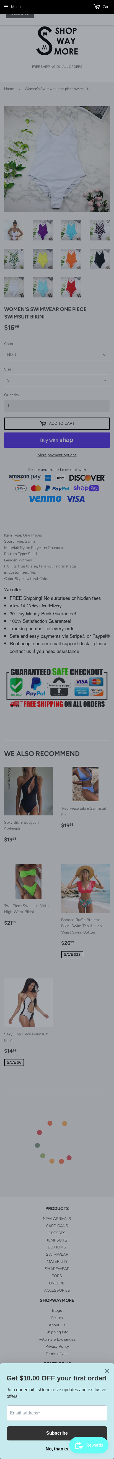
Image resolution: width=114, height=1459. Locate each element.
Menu (16, 6)
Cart (106, 6)
